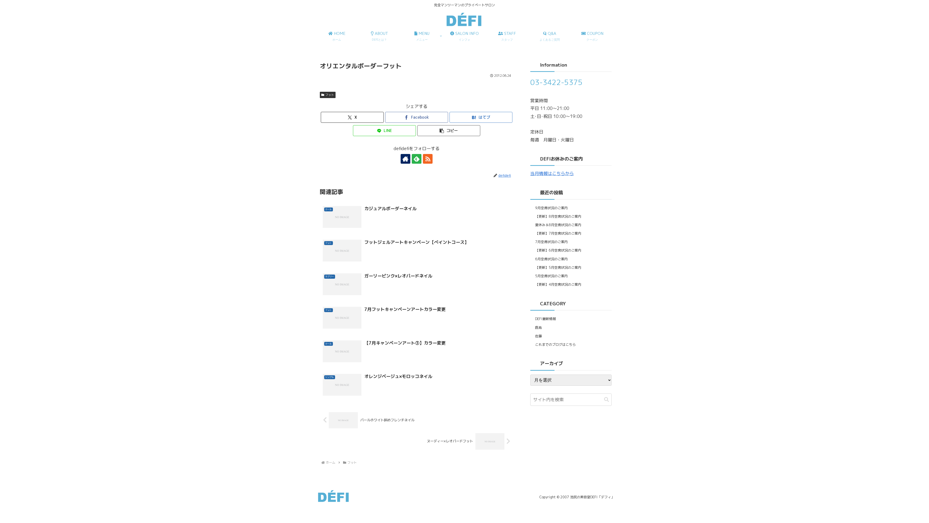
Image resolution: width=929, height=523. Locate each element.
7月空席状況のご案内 (551, 241)
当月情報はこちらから (552, 173)
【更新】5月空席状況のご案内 (558, 267)
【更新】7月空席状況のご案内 (558, 233)
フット (329, 95)
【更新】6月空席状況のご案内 (558, 250)
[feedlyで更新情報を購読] (416, 159)
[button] (448, 130)
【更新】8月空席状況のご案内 (558, 216)
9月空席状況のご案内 (551, 208)
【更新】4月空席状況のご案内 (558, 284)
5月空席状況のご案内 (551, 276)
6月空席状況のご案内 (551, 259)
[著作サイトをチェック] (405, 159)
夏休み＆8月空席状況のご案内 (558, 225)
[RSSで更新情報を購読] (428, 159)
